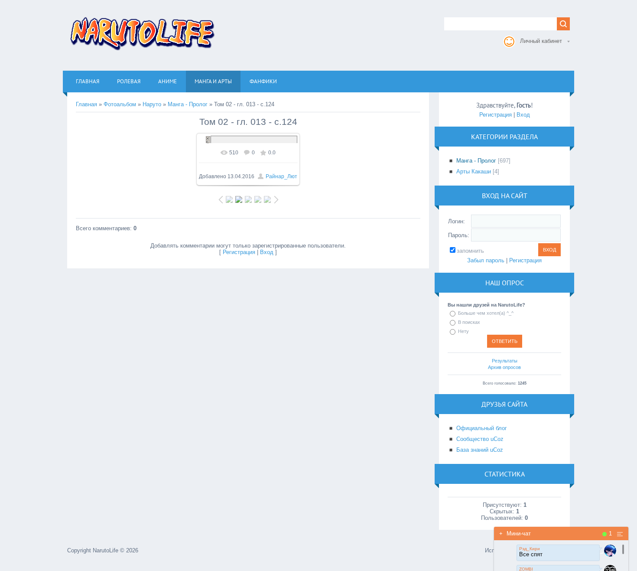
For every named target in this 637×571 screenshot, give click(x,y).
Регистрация (239, 252)
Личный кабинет (541, 41)
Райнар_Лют (281, 176)
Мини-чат (515, 533)
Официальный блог (481, 428)
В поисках (469, 322)
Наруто (152, 104)
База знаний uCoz (479, 450)
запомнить (470, 251)
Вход (266, 252)
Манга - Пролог (188, 104)
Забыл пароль (485, 260)
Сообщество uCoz (480, 439)
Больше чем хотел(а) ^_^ (486, 313)
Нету (463, 331)
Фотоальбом (120, 104)
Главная (86, 104)
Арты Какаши (473, 171)
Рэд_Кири (529, 548)
